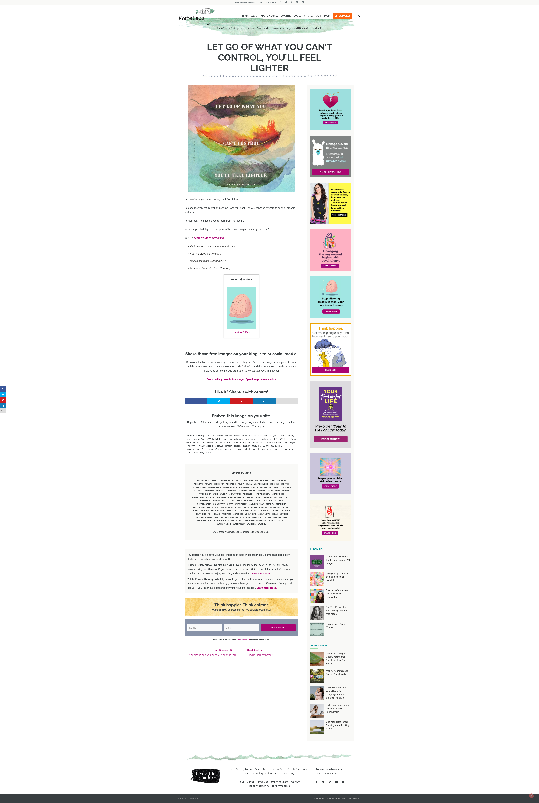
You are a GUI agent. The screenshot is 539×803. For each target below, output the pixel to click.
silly (275, 514)
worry (262, 524)
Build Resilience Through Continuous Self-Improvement (338, 708)
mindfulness (257, 504)
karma (217, 501)
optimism (244, 507)
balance (265, 481)
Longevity (219, 504)
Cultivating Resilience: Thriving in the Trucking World (337, 725)
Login (327, 16)
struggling (232, 517)
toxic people (236, 521)
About (254, 16)
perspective (218, 511)
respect (227, 514)
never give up (230, 507)
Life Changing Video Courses (272, 782)
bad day (254, 481)
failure (243, 490)
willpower (239, 524)
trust (273, 521)
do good (199, 490)
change (275, 484)
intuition (206, 501)
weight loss (224, 524)
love (230, 504)
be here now (279, 481)
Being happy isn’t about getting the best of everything (337, 577)
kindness (250, 501)
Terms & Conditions (337, 798)
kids (240, 501)
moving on (199, 507)
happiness (278, 494)
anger (216, 481)
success (245, 517)
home (251, 497)
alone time (204, 481)
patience (276, 507)
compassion (199, 487)
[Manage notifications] (531, 795)
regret (286, 511)
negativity (214, 507)
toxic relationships (256, 521)
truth (283, 521)
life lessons (204, 504)
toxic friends (205, 521)
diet (277, 487)
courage (244, 487)
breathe (231, 484)
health (222, 497)
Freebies (244, 16)
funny (224, 494)
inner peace (271, 497)
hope (259, 497)
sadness (238, 514)
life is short (276, 501)
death (255, 487)
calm (249, 484)
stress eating (204, 517)
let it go (262, 501)
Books (297, 16)
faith (253, 490)
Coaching (286, 16)
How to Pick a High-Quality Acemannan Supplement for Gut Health (336, 658)
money (270, 504)
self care (251, 514)
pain (254, 507)
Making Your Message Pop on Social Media (337, 673)
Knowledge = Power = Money (336, 626)
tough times (280, 517)
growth (248, 494)
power (245, 511)
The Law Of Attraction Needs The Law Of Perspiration (337, 593)
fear (270, 490)
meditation (241, 504)
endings (221, 490)
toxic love (220, 521)
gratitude (235, 494)
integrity (286, 497)
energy (232, 490)
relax (217, 514)
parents (264, 507)
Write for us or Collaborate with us (269, 786)
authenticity (240, 481)
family (262, 490)
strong (219, 517)
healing (211, 497)
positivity (233, 511)
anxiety (226, 481)
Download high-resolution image (225, 379)
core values (230, 487)
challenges (261, 484)
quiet (277, 511)
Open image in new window (261, 379)
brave (209, 484)
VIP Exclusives (342, 16)
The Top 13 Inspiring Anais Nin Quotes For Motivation (336, 610)
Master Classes (269, 16)
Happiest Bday (263, 494)
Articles (308, 16)
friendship (205, 494)
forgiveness (282, 490)
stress (284, 514)
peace (287, 507)
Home (241, 782)
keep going (229, 501)
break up (219, 484)
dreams (210, 490)
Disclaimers (354, 798)
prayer (255, 511)
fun (216, 494)
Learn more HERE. (266, 587)
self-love (264, 514)
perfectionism (201, 511)
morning (281, 504)
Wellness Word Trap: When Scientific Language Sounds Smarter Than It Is (336, 692)
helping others (237, 497)
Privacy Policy (319, 798)
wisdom (252, 524)
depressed (266, 487)
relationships (203, 514)
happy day (198, 497)
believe (199, 484)
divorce (287, 487)
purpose (266, 511)
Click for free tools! (278, 627)
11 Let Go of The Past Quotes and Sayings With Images (338, 560)
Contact (295, 782)
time (268, 517)
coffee (285, 484)
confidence (215, 487)
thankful (258, 517)
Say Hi (318, 16)
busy (241, 484)
